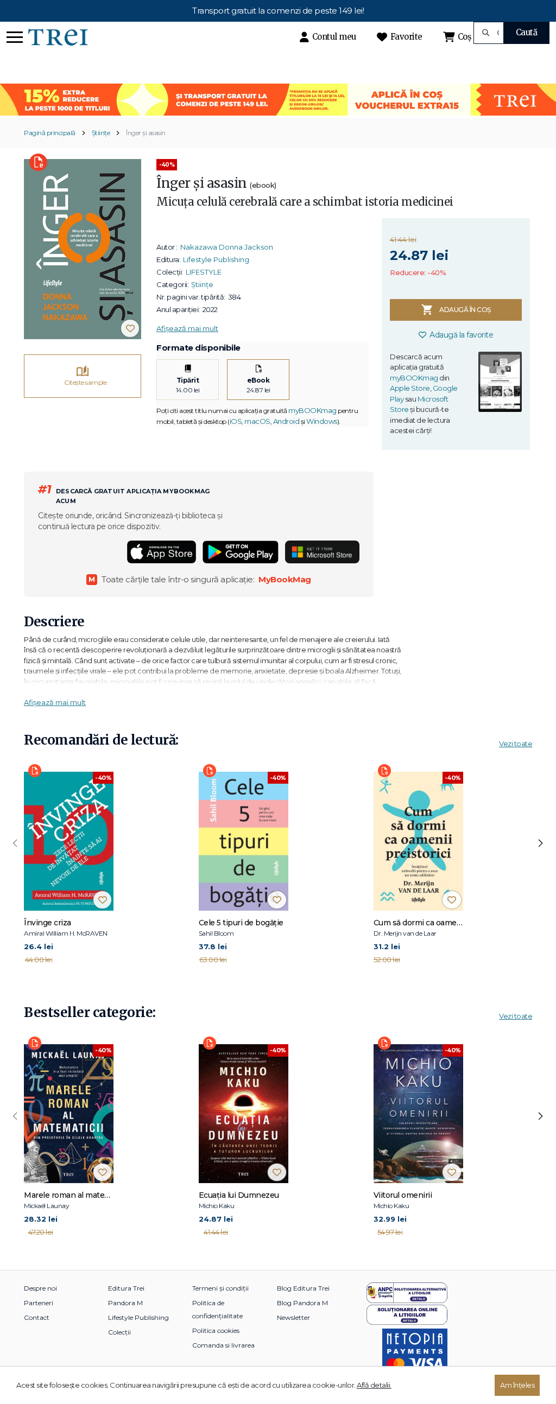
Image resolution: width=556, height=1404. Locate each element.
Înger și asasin (146, 133)
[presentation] (15, 843)
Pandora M (125, 1303)
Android (286, 421)
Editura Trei (126, 1288)
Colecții (119, 1332)
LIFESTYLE (204, 272)
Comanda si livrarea (223, 1345)
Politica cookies (215, 1330)
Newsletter (293, 1317)
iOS (236, 421)
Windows (321, 421)
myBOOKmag (312, 410)
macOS (257, 421)
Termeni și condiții (220, 1288)
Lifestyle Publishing (216, 259)
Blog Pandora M (302, 1303)
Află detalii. (374, 1385)
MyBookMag (284, 579)
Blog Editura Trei (303, 1288)
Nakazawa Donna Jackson (226, 247)
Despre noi (40, 1288)
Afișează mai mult (187, 328)
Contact (36, 1317)
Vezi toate (515, 743)
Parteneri (38, 1303)
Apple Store (410, 388)
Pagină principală (49, 133)
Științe (101, 133)
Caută (527, 32)
